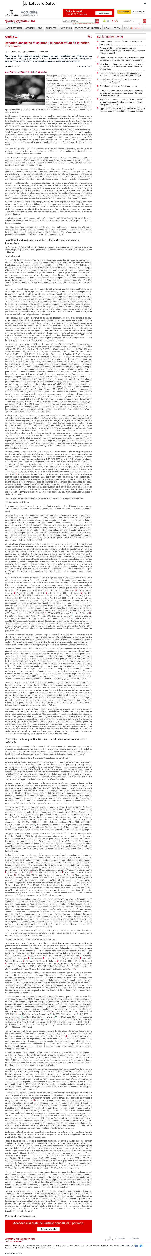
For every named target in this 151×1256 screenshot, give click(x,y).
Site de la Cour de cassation (22, 1216)
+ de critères (142, 24)
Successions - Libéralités (37, 52)
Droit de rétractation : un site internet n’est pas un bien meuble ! (121, 43)
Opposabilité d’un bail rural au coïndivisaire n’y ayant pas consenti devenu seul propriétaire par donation (122, 109)
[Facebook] (136, 1245)
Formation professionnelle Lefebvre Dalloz (20, 1248)
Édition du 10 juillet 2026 (20, 20)
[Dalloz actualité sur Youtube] (116, 21)
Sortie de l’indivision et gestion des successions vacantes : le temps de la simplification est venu (120, 74)
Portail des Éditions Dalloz (14, 1245)
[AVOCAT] (133, 28)
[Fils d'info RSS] (112, 21)
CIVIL (7, 52)
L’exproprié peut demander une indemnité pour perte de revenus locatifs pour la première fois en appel (122, 58)
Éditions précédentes (14, 23)
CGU (63, 1245)
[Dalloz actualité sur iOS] (108, 21)
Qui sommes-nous (32, 1245)
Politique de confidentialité (90, 1245)
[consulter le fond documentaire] (16, 474)
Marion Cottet (14, 66)
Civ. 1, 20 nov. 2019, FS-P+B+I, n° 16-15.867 (26, 72)
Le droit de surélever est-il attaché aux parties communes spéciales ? (119, 81)
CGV (57, 1245)
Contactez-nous (47, 1245)
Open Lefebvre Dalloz (45, 1248)
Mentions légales (73, 1245)
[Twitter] (141, 1245)
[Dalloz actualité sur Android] (104, 21)
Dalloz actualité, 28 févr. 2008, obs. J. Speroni (44, 870)
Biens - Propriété (18, 52)
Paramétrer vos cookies (110, 1245)
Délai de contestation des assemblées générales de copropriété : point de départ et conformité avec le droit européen (122, 66)
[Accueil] (24, 13)
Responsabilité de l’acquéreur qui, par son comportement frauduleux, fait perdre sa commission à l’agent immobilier (122, 50)
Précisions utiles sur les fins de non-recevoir (119, 86)
